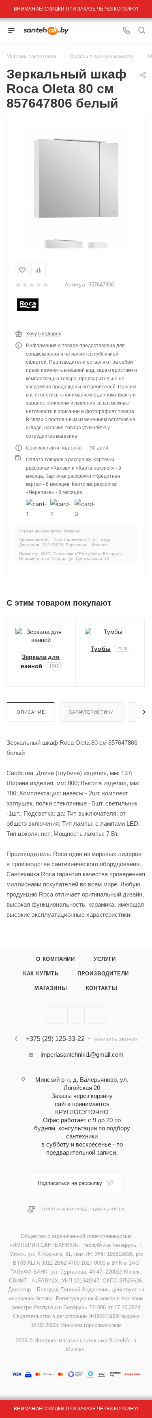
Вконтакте (55, 1015)
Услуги (105, 959)
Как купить (41, 974)
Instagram (96, 1015)
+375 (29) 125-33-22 (55, 1039)
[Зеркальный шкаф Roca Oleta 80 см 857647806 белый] (76, 177)
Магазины (50, 988)
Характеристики (91, 712)
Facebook (76, 1015)
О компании (55, 959)
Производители (103, 974)
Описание (31, 712)
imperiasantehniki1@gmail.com (82, 1054)
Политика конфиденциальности (82, 1209)
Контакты (102, 988)
